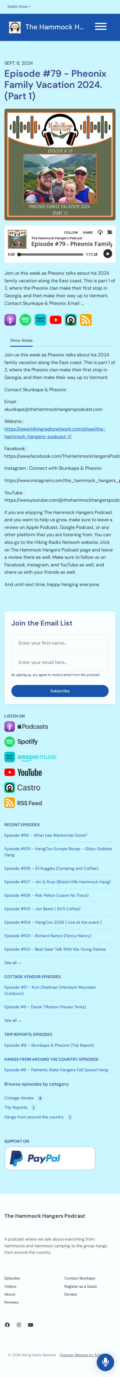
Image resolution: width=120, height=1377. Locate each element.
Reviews (11, 1302)
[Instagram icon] (19, 1325)
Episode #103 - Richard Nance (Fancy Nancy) (47, 935)
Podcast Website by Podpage (84, 1355)
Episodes (12, 1278)
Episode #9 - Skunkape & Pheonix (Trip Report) (49, 1045)
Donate (70, 1294)
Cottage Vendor (22, 976)
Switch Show (17, 7)
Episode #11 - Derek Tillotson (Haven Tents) (45, 1006)
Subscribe (60, 690)
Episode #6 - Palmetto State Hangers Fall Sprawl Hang (56, 1069)
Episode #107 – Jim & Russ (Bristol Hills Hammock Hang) (57, 881)
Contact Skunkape (79, 1278)
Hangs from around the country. (41, 1059)
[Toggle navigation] (101, 27)
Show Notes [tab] (21, 340)
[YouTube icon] (30, 1325)
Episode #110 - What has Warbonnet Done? (45, 835)
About (9, 1294)
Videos (10, 1286)
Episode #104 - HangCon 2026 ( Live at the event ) (53, 922)
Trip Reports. (18, 1034)
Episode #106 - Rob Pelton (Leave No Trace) (46, 895)
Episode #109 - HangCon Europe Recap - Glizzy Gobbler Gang (58, 851)
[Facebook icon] (7, 1325)
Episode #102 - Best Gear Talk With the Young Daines (55, 949)
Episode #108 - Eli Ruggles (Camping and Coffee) (51, 868)
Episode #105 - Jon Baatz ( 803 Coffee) (42, 908)
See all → (13, 962)
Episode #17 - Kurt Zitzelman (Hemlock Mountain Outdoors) (50, 990)
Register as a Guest (80, 1286)
